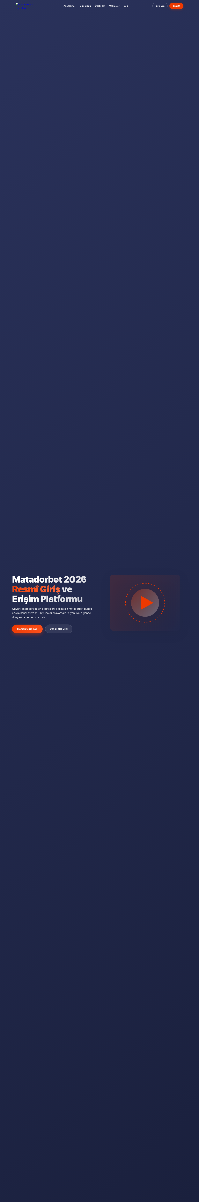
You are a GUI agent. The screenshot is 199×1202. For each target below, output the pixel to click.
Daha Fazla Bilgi (59, 628)
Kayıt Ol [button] (176, 6)
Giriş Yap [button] (160, 6)
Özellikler (100, 6)
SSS (126, 6)
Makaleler (114, 6)
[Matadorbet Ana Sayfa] (27, 6)
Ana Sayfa (69, 6)
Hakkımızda (85, 6)
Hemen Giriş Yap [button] (27, 628)
